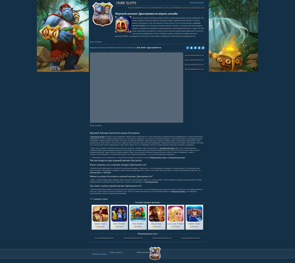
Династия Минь (95, 172)
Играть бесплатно (197, 2)
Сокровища (98, 199)
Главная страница (99, 254)
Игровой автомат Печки (177, 157)
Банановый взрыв (152, 182)
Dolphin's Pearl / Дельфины (194, 224)
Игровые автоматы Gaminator (122, 47)
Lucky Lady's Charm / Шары (175, 224)
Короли (105, 199)
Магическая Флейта (178, 191)
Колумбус (107, 172)
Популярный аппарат (97, 137)
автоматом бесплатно (167, 148)
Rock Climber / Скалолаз (138, 224)
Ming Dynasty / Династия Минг (157, 224)
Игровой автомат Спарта (158, 157)
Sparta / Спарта (100, 224)
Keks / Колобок (119, 224)
